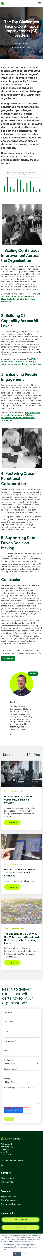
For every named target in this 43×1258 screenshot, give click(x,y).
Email (21, 726)
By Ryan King (21, 43)
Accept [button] (17, 1254)
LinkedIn (23, 729)
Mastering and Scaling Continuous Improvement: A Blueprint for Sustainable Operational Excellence (20, 298)
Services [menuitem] (6, 1191)
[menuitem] (10, 1178)
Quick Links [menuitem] (8, 1213)
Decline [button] (26, 1254)
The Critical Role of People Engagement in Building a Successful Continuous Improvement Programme (20, 416)
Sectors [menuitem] (6, 1172)
